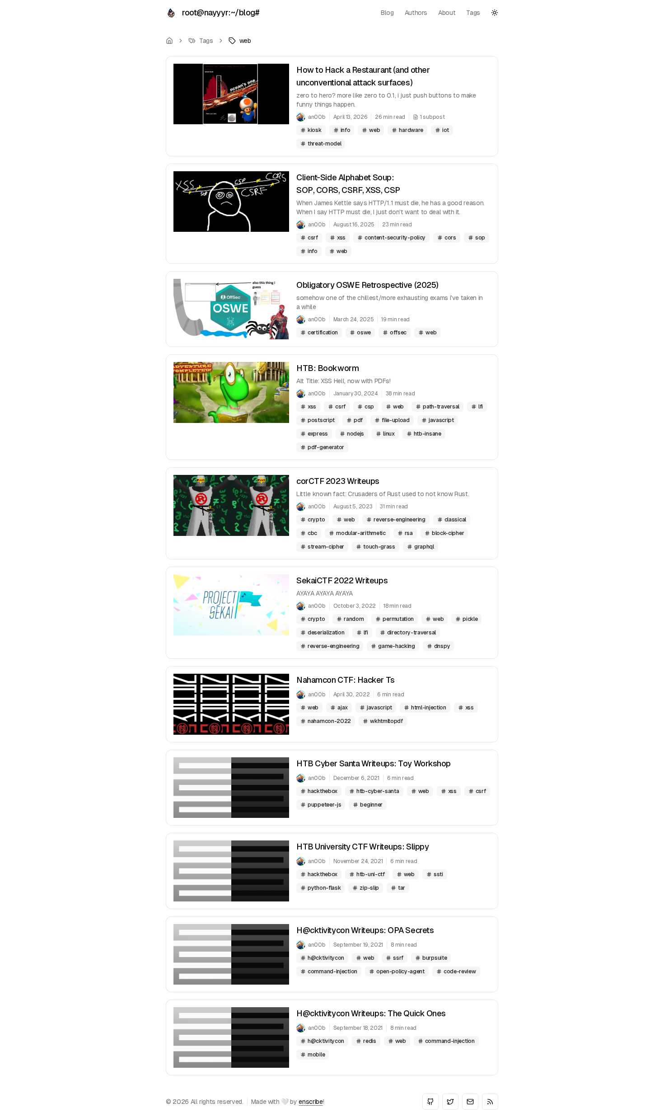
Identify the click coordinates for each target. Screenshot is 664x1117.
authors (416, 12)
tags (473, 12)
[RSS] (490, 1102)
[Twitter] (450, 1102)
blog (387, 12)
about (446, 12)
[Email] (470, 1102)
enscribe (311, 1101)
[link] (240, 40)
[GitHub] (430, 1102)
